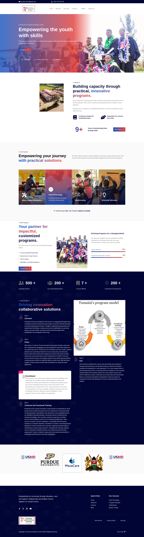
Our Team (66, 8)
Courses (74, 8)
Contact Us (91, 8)
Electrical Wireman (109, 200)
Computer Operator (114, 502)
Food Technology (55, 195)
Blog (92, 507)
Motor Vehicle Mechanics (32, 200)
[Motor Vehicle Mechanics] (24, 195)
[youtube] (31, 509)
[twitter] (23, 509)
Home (51, 8)
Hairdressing (80, 200)
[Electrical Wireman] (104, 195)
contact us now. (84, 211)
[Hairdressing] (77, 195)
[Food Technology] (51, 189)
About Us (58, 8)
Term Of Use (98, 520)
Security (122, 520)
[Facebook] (19, 509)
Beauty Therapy (113, 507)
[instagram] (27, 509)
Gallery (83, 8)
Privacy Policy (111, 520)
